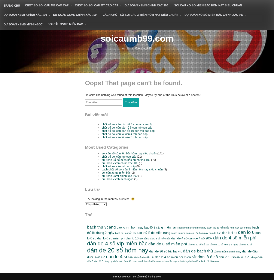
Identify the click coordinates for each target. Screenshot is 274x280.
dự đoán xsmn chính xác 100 (146, 5)
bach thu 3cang (101, 227)
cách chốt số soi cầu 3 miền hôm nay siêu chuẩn (140, 14)
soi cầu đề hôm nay (209, 261)
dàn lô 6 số (208, 257)
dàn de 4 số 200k (200, 238)
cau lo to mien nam (181, 233)
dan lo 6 (246, 232)
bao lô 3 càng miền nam (161, 227)
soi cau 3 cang (169, 261)
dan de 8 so (215, 233)
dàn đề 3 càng (101, 261)
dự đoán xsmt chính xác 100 (25, 14)
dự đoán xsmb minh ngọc (23, 24)
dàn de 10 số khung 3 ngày (224, 244)
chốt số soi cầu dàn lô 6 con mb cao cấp (127, 127)
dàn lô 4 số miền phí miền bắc (176, 257)
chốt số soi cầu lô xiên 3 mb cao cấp (124, 137)
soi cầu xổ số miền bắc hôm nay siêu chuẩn (208, 5)
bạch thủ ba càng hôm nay (192, 227)
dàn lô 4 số (117, 256)
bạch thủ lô (245, 227)
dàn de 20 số (245, 244)
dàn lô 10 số (227, 257)
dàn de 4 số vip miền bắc (117, 243)
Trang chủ (12, 5)
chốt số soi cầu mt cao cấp (96, 5)
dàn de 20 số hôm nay (117, 250)
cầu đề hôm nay (199, 233)
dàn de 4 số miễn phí (234, 237)
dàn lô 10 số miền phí (248, 257)
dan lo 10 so (134, 238)
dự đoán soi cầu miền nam (123, 261)
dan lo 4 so (229, 233)
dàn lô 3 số (99, 257)
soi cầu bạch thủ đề (187, 261)
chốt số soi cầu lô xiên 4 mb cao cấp (124, 134)
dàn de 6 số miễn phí (167, 244)
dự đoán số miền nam (149, 261)
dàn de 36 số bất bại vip (165, 251)
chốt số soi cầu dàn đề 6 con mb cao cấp (127, 124)
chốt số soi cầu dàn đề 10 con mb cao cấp (128, 130)
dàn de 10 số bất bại (198, 244)
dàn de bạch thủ (198, 251)
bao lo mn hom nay (130, 227)
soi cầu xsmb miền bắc (65, 24)
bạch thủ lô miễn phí (125, 233)
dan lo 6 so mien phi (111, 238)
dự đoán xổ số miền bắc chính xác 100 (214, 14)
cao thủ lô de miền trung (153, 233)
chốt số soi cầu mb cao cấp (47, 5)
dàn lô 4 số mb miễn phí (142, 257)
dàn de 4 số (179, 238)
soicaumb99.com (137, 39)
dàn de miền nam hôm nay (227, 251)
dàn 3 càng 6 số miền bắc (157, 238)
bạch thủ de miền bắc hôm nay (223, 227)
